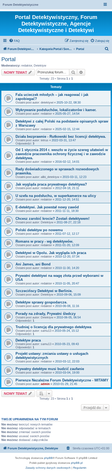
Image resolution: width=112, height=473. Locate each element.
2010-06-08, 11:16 (67, 306)
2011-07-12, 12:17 (67, 233)
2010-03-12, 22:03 (67, 361)
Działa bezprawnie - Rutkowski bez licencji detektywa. (60, 136)
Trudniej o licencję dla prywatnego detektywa (53, 327)
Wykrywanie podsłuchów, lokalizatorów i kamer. (56, 110)
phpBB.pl (77, 462)
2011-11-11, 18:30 (67, 210)
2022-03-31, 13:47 (64, 140)
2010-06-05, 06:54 (69, 317)
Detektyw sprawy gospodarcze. (41, 302)
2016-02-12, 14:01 (67, 161)
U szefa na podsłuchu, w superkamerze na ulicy (55, 196)
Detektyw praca (28, 340)
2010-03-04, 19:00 (67, 372)
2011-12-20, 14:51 (67, 199)
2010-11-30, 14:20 (67, 268)
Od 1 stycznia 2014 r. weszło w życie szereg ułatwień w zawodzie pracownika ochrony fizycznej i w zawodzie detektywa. (61, 154)
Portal (8, 59)
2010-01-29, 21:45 (65, 384)
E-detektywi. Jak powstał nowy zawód (47, 207)
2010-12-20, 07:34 (67, 256)
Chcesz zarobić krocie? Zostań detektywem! (52, 219)
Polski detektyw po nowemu (39, 230)
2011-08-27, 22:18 (68, 222)
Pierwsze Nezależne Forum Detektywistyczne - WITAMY (61, 380)
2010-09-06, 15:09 (69, 294)
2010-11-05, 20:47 (67, 283)
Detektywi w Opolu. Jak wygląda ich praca (50, 253)
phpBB (48, 457)
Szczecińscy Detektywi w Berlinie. (44, 291)
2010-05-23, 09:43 (67, 344)
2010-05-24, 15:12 (67, 330)
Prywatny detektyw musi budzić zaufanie (49, 369)
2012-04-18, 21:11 (67, 188)
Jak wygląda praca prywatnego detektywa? (51, 184)
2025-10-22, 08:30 (69, 102)
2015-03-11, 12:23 (74, 176)
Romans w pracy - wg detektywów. (44, 241)
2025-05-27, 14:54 (67, 113)
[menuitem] (14, 40)
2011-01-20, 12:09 (67, 245)
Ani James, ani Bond (33, 264)
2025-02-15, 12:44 (67, 129)
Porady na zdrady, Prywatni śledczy (45, 314)
